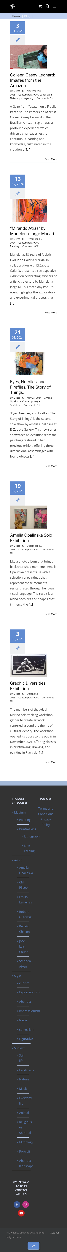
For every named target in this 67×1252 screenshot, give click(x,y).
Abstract (25, 1002)
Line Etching (29, 848)
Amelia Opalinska (26, 870)
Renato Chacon (24, 929)
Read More (51, 159)
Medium (20, 812)
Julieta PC (18, 91)
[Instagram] (25, 1204)
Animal (24, 1113)
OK (33, 1245)
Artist (18, 860)
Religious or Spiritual (25, 1127)
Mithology (26, 1142)
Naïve (23, 1020)
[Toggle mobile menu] (55, 6)
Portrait (24, 1151)
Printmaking (27, 829)
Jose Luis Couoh (23, 946)
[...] (28, 149)
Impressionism (29, 1011)
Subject (19, 1048)
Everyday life (25, 1100)
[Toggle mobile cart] (40, 6)
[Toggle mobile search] (47, 6)
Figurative (26, 1039)
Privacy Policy (46, 822)
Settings (55, 1232)
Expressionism (29, 992)
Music (23, 1089)
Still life (21, 1058)
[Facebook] (17, 1204)
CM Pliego (23, 885)
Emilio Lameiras (25, 899)
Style (17, 976)
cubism (24, 983)
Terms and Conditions (45, 811)
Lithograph (32, 836)
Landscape (46, 94)
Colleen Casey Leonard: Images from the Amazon (32, 80)
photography (26, 98)
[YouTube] (21, 1213)
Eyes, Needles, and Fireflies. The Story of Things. (30, 387)
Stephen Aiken (25, 963)
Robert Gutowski (25, 914)
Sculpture (15, 405)
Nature (14, 98)
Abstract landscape (26, 1163)
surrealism (26, 1030)
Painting (14, 246)
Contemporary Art (28, 94)
